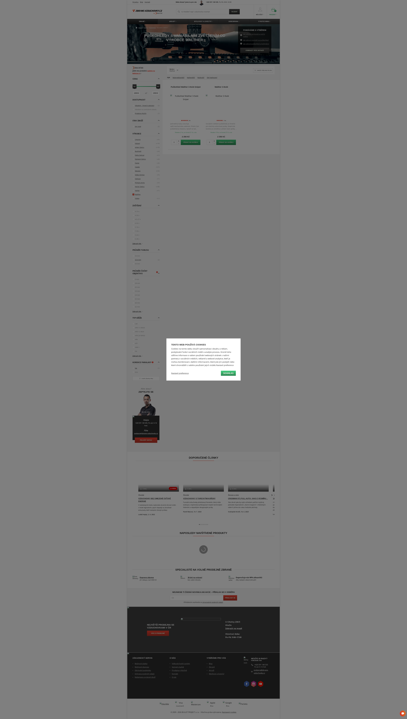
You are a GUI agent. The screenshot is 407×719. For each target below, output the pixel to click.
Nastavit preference (180, 373)
